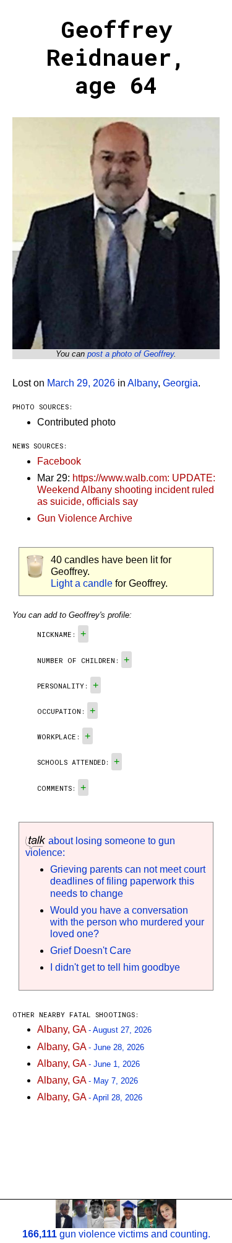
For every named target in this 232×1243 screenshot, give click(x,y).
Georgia (180, 383)
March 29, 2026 (81, 383)
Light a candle (82, 583)
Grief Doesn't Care (90, 950)
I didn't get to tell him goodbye (115, 967)
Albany (142, 383)
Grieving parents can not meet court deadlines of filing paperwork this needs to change (127, 881)
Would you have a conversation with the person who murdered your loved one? (127, 922)
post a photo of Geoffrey (130, 354)
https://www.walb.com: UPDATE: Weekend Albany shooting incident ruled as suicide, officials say (126, 490)
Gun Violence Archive (84, 518)
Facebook (59, 461)
